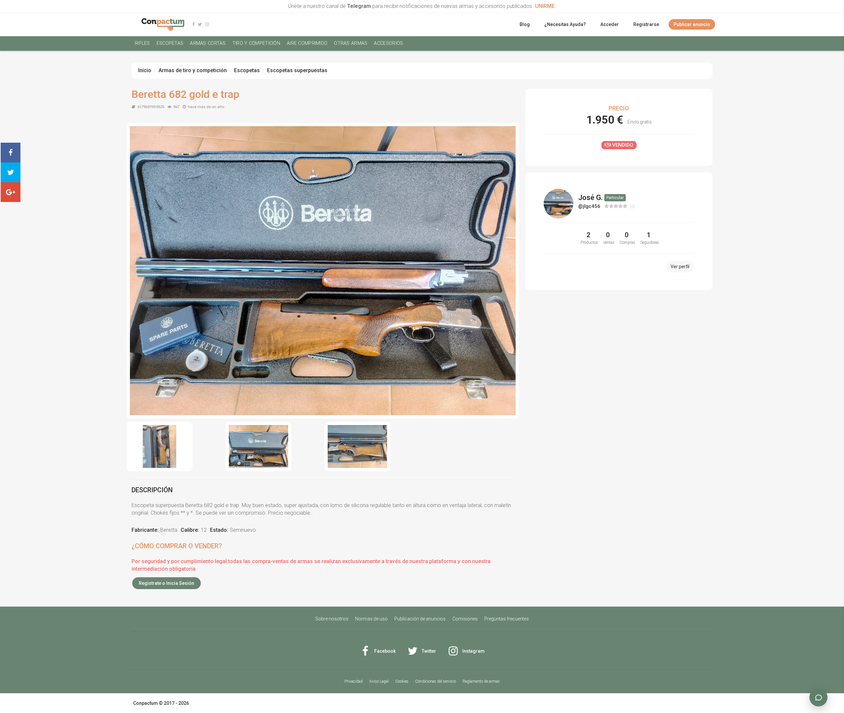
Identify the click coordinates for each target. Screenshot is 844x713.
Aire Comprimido (307, 43)
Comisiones (465, 618)
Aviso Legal (379, 681)
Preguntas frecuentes (506, 618)
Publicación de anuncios (420, 618)
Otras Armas (350, 43)
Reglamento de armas (481, 681)
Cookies (401, 681)
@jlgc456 (590, 206)
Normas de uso (371, 618)
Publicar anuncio (692, 24)
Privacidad (354, 681)
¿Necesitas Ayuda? (565, 24)
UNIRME (545, 6)
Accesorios (388, 43)
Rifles (142, 43)
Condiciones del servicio (435, 681)
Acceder (609, 24)
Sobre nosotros (331, 618)
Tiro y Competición (256, 43)
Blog (525, 24)
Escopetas (170, 43)
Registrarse (646, 24)
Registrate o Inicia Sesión (166, 583)
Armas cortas (208, 43)
